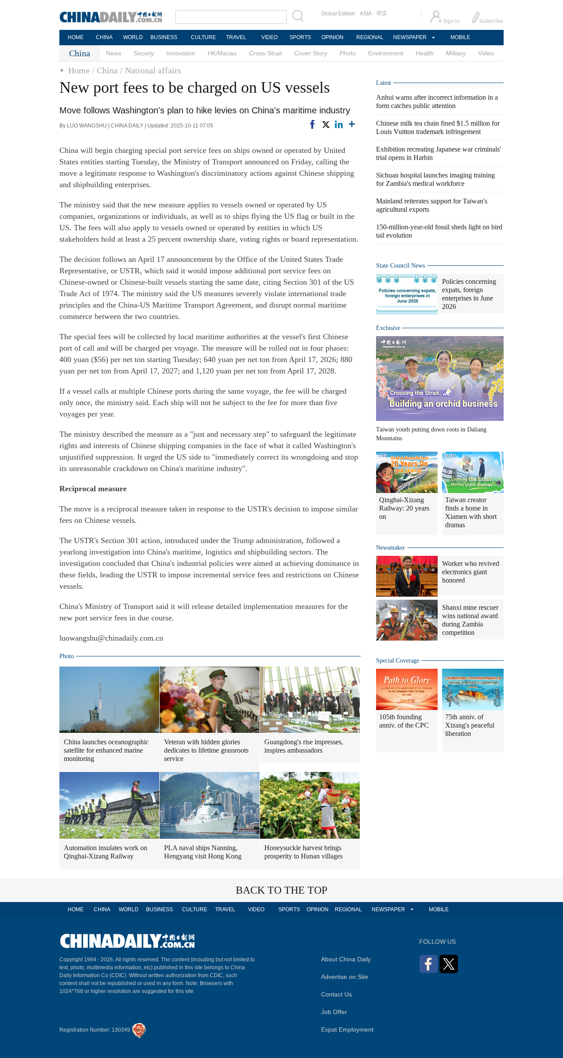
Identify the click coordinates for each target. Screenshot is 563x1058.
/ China (105, 70)
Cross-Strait (265, 53)
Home (79, 70)
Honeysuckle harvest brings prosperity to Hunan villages (303, 852)
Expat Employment (347, 1029)
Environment (385, 53)
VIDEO (269, 37)
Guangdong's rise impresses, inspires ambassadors (303, 746)
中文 (382, 14)
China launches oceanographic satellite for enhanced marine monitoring (106, 750)
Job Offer (334, 1011)
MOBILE (460, 37)
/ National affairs (150, 70)
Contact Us (336, 994)
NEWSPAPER (409, 37)
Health (425, 53)
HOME (76, 37)
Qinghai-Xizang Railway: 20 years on (404, 508)
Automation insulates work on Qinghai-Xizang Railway (105, 852)
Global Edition (338, 14)
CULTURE (203, 37)
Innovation (180, 53)
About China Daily (346, 959)
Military (456, 53)
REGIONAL (370, 37)
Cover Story (310, 53)
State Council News (400, 265)
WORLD (133, 37)
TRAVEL (236, 37)
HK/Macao (222, 53)
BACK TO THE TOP (281, 890)
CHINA (104, 37)
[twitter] (325, 124)
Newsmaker (390, 547)
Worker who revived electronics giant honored (470, 572)
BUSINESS (163, 37)
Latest (383, 83)
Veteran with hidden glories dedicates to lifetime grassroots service (206, 750)
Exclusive (388, 328)
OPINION (333, 37)
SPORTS (300, 37)
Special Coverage (397, 660)
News (113, 53)
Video (486, 53)
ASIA (366, 14)
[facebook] (312, 124)
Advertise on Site (344, 976)
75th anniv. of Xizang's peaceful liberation (469, 725)
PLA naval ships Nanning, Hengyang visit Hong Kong (202, 852)
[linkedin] (338, 124)
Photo (348, 53)
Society (144, 53)
